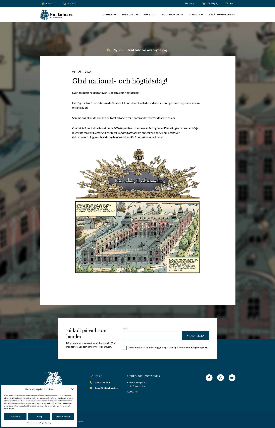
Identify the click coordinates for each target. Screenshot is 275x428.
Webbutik (149, 14)
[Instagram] (220, 377)
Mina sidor (190, 3)
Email (126, 329)
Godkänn (15, 416)
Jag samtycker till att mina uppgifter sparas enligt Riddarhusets (168, 347)
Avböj (39, 416)
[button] (72, 389)
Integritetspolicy (45, 423)
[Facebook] (209, 377)
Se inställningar (62, 416)
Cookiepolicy (32, 423)
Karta (130, 392)
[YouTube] (232, 377)
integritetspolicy (199, 347)
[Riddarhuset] (56, 14)
